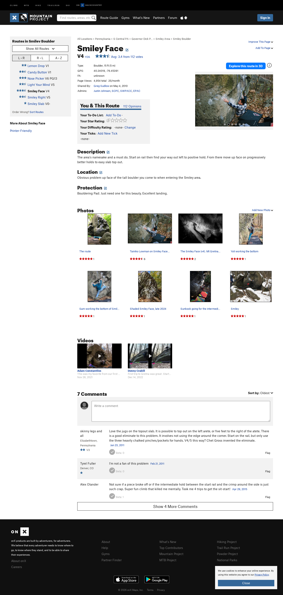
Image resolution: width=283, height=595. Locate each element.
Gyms (125, 17)
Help (105, 548)
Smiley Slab (36, 104)
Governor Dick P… (142, 38)
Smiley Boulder (182, 38)
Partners (159, 17)
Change (130, 127)
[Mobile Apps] (183, 17)
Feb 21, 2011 (157, 463)
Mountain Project (171, 554)
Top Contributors (171, 548)
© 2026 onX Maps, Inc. (130, 589)
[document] (246, 577)
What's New (141, 17)
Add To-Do (113, 115)
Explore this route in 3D (246, 66)
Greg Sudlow (101, 85)
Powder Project (227, 554)
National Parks (227, 560)
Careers (16, 567)
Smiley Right (37, 97)
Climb (14, 5)
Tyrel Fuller (88, 463)
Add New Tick (107, 133)
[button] (199, 101)
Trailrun (53, 5)
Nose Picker (36, 78)
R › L (40, 58)
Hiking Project (227, 542)
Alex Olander (89, 484)
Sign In (265, 17)
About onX (18, 561)
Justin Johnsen (102, 90)
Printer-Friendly (21, 130)
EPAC (136, 90)
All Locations (84, 38)
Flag (267, 452)
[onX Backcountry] (89, 5)
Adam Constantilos (89, 370)
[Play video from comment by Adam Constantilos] (99, 356)
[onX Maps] (20, 535)
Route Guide (109, 17)
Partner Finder (112, 560)
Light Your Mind (39, 84)
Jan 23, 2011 (117, 445)
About (106, 542)
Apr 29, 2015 (239, 489)
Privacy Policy (262, 574)
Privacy (161, 589)
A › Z (58, 58)
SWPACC (126, 90)
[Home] (33, 17)
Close (246, 583)
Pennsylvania (102, 38)
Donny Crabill (136, 370)
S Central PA (121, 38)
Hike (38, 5)
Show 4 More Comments (175, 506)
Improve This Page (259, 41)
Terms (150, 589)
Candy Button (37, 72)
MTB (26, 5)
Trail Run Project (228, 548)
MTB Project (167, 560)
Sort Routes (37, 112)
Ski (68, 5)
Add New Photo (261, 210)
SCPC (115, 90)
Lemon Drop (36, 66)
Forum (172, 17)
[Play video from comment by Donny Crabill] (150, 356)
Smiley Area (163, 38)
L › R (21, 58)
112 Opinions (132, 106)
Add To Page (263, 48)
